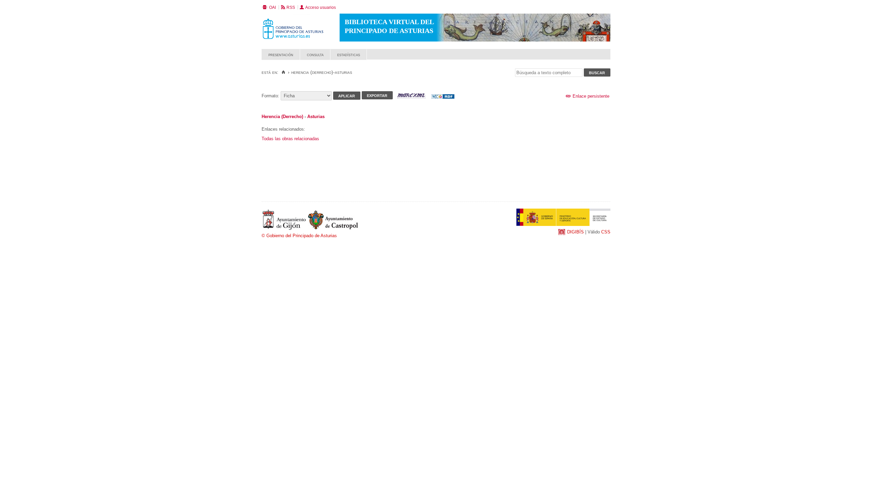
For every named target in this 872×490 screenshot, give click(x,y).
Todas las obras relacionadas (290, 138)
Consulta (315, 54)
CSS (605, 231)
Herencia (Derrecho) (282, 116)
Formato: (270, 95)
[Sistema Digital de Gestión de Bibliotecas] (598, 58)
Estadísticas (348, 54)
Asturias (316, 116)
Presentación (280, 54)
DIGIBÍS (575, 231)
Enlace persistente (590, 96)
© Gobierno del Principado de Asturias (299, 235)
